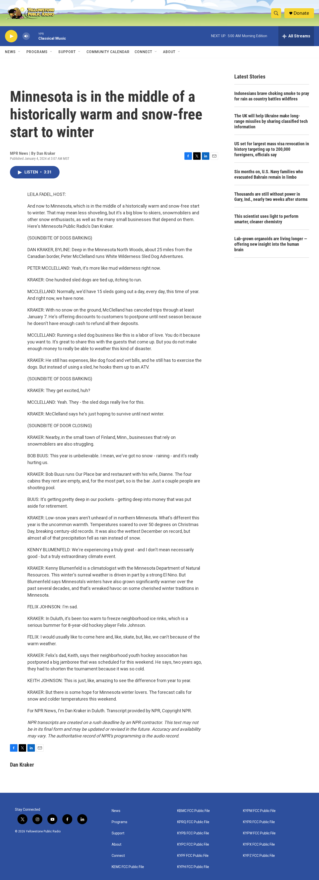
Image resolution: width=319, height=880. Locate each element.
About (116, 844)
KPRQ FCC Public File (193, 822)
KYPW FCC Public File (259, 833)
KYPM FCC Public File (259, 811)
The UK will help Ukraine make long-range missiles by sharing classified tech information (271, 121)
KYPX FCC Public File (259, 844)
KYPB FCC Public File (193, 833)
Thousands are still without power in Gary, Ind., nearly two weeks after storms (271, 196)
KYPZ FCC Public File (259, 856)
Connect (143, 52)
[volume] (26, 36)
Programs (37, 52)
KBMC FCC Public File (193, 811)
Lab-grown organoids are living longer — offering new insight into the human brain (270, 244)
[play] (11, 36)
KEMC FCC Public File (128, 867)
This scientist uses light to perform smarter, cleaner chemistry (266, 219)
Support (67, 52)
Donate (301, 13)
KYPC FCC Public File (193, 844)
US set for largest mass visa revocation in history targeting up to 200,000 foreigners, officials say (271, 149)
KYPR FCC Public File (259, 822)
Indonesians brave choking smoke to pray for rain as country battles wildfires (271, 96)
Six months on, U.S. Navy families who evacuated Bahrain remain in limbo (268, 174)
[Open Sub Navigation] (19, 52)
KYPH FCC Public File (193, 867)
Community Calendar (108, 52)
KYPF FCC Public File (193, 856)
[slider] (34, 36)
